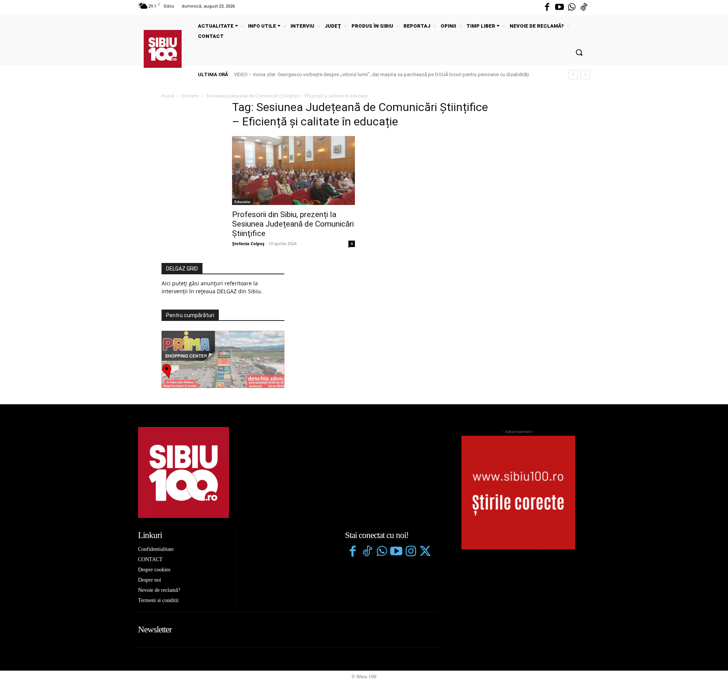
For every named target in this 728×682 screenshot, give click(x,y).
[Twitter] (425, 552)
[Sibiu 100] (163, 49)
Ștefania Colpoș (248, 243)
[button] (579, 52)
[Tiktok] (584, 8)
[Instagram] (410, 552)
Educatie (242, 201)
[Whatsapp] (572, 8)
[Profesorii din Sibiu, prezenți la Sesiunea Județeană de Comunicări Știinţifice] (293, 170)
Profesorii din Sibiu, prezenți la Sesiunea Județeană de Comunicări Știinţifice (293, 224)
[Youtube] (559, 8)
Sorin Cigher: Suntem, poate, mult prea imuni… (291, 74)
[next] (585, 74)
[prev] (573, 74)
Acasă (168, 95)
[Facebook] (547, 8)
